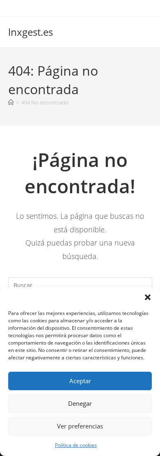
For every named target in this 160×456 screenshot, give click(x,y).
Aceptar (80, 381)
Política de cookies (76, 445)
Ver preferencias (80, 426)
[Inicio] (11, 102)
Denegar (80, 403)
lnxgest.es (30, 32)
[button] (148, 297)
